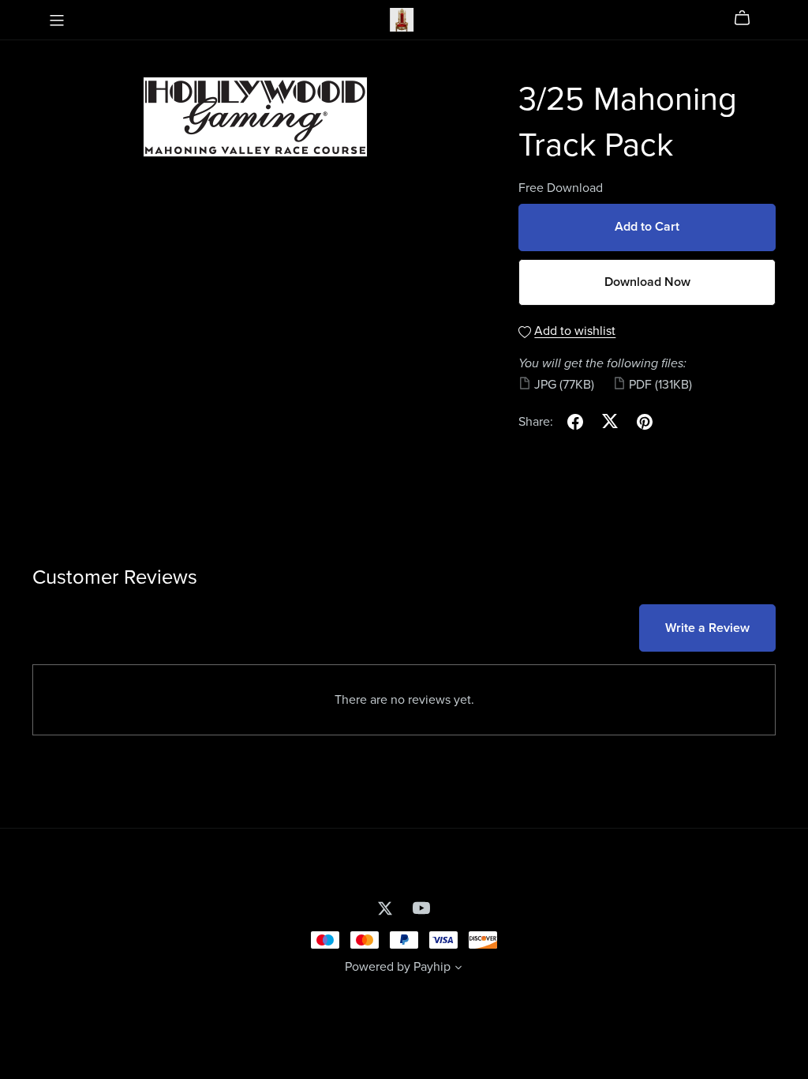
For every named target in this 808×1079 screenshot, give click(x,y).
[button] (458, 969)
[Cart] (748, 18)
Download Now (647, 282)
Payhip (432, 967)
